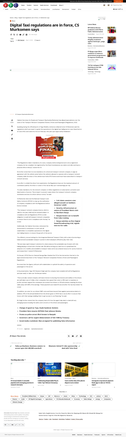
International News (45, 9)
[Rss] (122, 9)
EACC (106, 396)
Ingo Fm (51, 415)
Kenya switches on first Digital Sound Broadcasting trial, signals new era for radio (67, 223)
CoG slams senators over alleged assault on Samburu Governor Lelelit (65, 202)
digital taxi (26, 329)
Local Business (56, 9)
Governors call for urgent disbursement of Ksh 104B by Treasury (44, 318)
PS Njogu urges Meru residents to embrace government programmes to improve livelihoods (97, 54)
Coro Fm (58, 413)
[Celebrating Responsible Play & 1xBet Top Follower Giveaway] (49, 370)
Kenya (42, 396)
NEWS (6, 9)
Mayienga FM (78, 413)
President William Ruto (29, 396)
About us (41, 419)
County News (22, 9)
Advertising (61, 419)
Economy (77, 399)
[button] (101, 5)
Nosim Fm (69, 415)
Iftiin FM (56, 415)
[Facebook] (5, 424)
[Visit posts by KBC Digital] (12, 40)
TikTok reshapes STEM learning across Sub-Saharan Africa (95, 67)
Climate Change (17, 402)
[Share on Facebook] (11, 34)
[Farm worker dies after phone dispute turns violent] (76, 370)
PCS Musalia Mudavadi (63, 399)
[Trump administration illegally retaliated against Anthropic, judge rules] (111, 40)
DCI (91, 396)
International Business (99, 46)
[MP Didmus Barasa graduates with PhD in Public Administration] (111, 30)
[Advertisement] (46, 56)
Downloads (55, 419)
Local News (13, 9)
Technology (91, 71)
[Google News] (116, 9)
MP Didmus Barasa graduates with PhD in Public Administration (95, 30)
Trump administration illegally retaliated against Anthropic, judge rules (96, 40)
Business (36, 9)
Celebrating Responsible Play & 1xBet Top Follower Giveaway (48, 382)
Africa (79, 9)
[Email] (20, 34)
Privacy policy (79, 419)
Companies (107, 399)
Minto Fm (70, 413)
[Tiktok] (15, 424)
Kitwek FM (92, 413)
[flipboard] (120, 9)
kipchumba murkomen (37, 329)
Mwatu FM (85, 413)
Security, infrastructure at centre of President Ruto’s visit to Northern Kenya (66, 210)
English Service (50, 413)
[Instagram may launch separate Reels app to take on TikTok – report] (103, 370)
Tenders (46, 419)
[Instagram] (19, 424)
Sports (29, 9)
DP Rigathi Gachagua (35, 399)
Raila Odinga (88, 399)
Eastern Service (43, 415)
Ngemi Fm (63, 415)
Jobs (50, 419)
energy (98, 399)
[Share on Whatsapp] (17, 34)
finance (15, 399)
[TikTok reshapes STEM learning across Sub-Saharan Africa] (111, 67)
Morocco (57, 396)
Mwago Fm (99, 413)
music (65, 396)
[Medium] (118, 9)
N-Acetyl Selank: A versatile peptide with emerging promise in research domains (22, 383)
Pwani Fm (64, 413)
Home (11, 17)
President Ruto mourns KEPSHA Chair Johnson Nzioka (40, 311)
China (73, 396)
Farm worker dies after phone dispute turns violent (75, 382)
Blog (16, 17)
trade (23, 399)
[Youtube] (12, 424)
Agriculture (49, 399)
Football (73, 9)
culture (98, 396)
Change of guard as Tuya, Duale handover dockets (38, 308)
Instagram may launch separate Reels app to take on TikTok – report (102, 383)
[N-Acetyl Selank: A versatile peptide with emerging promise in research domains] (22, 370)
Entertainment (65, 9)
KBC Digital (21, 40)
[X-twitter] (8, 424)
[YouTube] (114, 9)
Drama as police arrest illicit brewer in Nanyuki (37, 314)
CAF (49, 396)
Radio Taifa (42, 413)
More (13, 21)
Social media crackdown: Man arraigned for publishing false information (47, 321)
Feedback (67, 419)
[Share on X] (14, 34)
